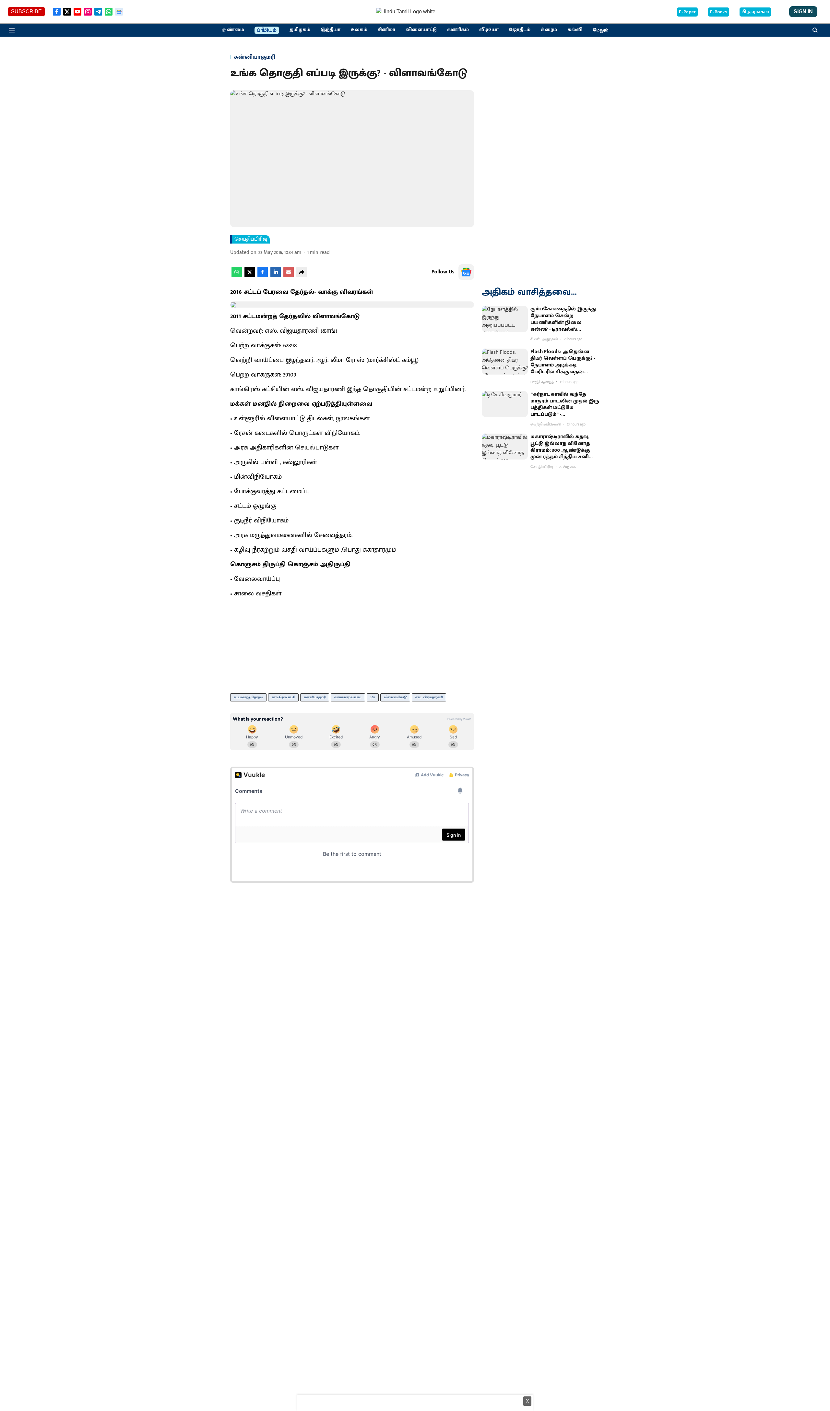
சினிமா (386, 30)
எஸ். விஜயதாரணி (429, 697)
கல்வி (574, 30)
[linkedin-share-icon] (275, 275)
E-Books (718, 12)
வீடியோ (489, 30)
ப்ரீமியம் (267, 30)
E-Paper (687, 12)
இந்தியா (330, 30)
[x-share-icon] (249, 275)
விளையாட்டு (421, 30)
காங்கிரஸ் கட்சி (283, 697)
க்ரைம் (549, 30)
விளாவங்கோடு (395, 697)
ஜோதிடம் (519, 30)
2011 (372, 697)
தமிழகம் (300, 30)
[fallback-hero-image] (505, 319)
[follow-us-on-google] (466, 272)
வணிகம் (458, 30)
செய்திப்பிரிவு (250, 239)
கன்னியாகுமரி (315, 697)
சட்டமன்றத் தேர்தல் (248, 697)
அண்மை (232, 30)
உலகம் (359, 30)
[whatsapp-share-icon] (236, 275)
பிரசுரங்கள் (755, 12)
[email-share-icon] (288, 275)
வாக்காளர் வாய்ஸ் (348, 697)
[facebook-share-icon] (262, 275)
